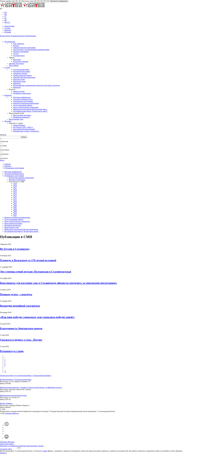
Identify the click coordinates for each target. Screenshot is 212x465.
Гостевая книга (19, 55)
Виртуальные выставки (22, 115)
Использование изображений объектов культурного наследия (36, 85)
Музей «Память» (6, 403)
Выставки (17, 59)
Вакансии (17, 87)
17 (5, 372)
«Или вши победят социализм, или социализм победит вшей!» (37, 317)
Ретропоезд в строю (12, 351)
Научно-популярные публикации (21, 178)
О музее (7, 28)
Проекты (7, 30)
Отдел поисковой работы (22, 105)
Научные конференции (22, 97)
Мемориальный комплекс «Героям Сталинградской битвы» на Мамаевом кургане (31, 387)
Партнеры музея (19, 81)
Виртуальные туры (16, 119)
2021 (15, 215)
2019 (15, 184)
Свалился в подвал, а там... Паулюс (21, 339)
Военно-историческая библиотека (26, 103)
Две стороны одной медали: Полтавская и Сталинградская (35, 271)
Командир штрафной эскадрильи (20, 305)
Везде (2, 160)
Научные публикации (17, 180)
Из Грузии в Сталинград (14, 248)
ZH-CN (7, 22)
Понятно (3, 453)
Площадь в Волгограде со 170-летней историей (28, 260)
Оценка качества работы (22, 75)
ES (5, 18)
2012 (15, 198)
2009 (15, 211)
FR (5, 20)
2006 (15, 205)
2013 (15, 196)
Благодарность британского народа (21, 328)
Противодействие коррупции (24, 77)
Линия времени (19, 125)
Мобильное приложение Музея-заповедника (30, 109)
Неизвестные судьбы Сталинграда (26, 131)
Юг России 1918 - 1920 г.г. (23, 127)
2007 (15, 207)
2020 (15, 213)
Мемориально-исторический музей (13, 395)
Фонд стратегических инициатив (25, 107)
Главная (7, 164)
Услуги (16, 53)
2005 (15, 203)
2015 (15, 192)
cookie (45, 451)
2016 (15, 190)
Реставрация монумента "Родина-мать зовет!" (30, 111)
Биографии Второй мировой (24, 129)
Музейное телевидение (22, 93)
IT (5, 16)
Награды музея (19, 79)
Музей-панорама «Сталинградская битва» (16, 379)
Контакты (17, 83)
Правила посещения (20, 52)
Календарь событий (20, 61)
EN (5, 12)
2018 (15, 186)
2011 (15, 200)
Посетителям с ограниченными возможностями (31, 50)
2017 (15, 188)
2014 (15, 194)
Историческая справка (21, 71)
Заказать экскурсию (16, 63)
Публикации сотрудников (23, 101)
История (7, 32)
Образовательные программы (24, 48)
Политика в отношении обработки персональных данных (22, 446)
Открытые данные (20, 73)
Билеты (16, 46)
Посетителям (9, 26)
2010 (15, 201)
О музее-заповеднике (21, 69)
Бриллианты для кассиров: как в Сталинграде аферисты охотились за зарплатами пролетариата (58, 283)
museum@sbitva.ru (12, 413)
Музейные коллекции (21, 117)
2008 (15, 209)
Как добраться (18, 44)
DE (5, 14)
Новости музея (18, 91)
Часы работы (14, 65)
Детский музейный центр (23, 99)
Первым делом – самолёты (16, 294)
